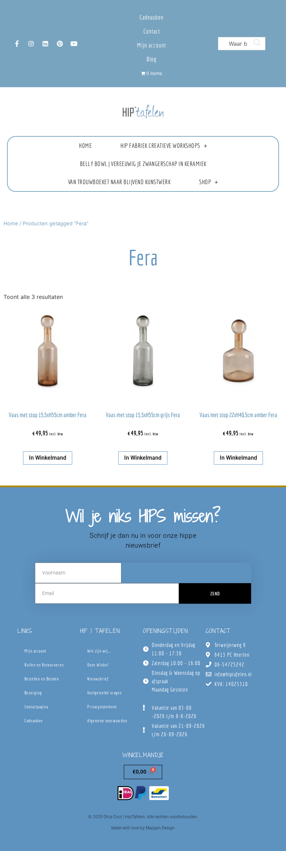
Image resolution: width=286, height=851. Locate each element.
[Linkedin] (45, 43)
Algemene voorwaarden (107, 720)
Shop (205, 182)
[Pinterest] (59, 43)
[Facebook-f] (16, 43)
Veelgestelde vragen (104, 692)
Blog (151, 59)
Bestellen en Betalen (41, 678)
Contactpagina (36, 706)
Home (85, 145)
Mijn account (151, 45)
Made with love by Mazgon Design (143, 828)
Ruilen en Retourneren (44, 665)
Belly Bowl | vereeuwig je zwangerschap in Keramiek (143, 163)
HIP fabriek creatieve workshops (160, 145)
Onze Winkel (97, 665)
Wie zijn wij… (99, 651)
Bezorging (33, 692)
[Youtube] (74, 43)
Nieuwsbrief (97, 678)
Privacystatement (102, 706)
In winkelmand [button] (47, 457)
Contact (151, 31)
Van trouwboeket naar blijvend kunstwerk (119, 182)
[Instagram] (31, 43)
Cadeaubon (152, 17)
